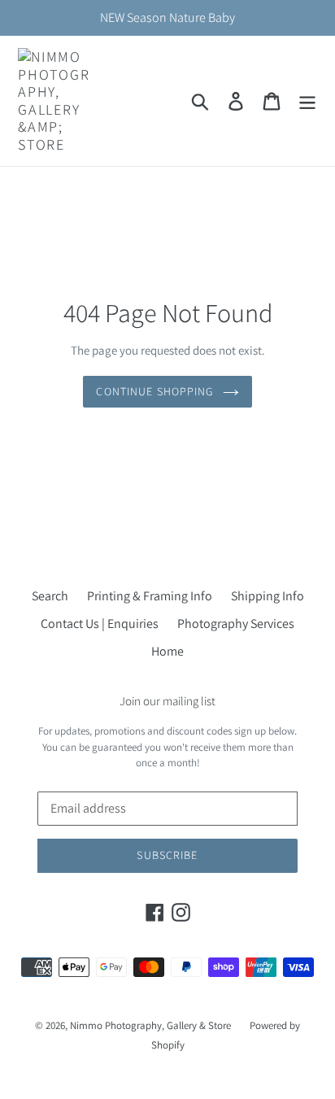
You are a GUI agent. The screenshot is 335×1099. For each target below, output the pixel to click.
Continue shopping (155, 391)
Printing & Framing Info (149, 595)
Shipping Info (267, 595)
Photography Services (235, 623)
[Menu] (307, 101)
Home (167, 651)
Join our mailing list (167, 701)
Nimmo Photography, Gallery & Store (150, 1025)
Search (50, 595)
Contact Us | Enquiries (100, 623)
